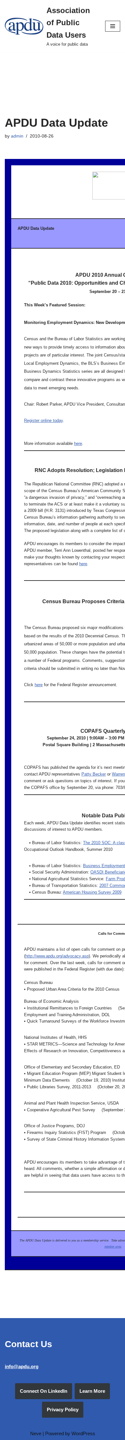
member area (112, 1246)
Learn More (92, 1391)
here (78, 443)
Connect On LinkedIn (43, 1391)
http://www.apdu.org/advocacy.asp (57, 956)
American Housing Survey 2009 (92, 892)
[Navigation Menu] (112, 26)
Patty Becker (93, 774)
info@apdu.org (21, 1366)
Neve (35, 1433)
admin (17, 136)
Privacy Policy (63, 1409)
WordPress (83, 1433)
